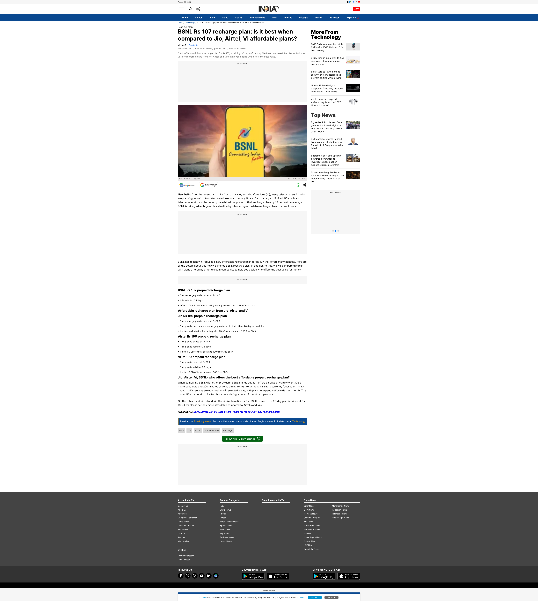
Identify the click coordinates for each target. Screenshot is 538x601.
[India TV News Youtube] (359, 2)
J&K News (308, 545)
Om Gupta (193, 45)
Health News (226, 541)
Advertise (182, 514)
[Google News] (187, 185)
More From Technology (326, 34)
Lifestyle (303, 17)
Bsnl (181, 430)
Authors (181, 537)
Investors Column (186, 525)
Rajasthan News (339, 510)
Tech (274, 17)
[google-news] (216, 576)
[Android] (350, 2)
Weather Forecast (186, 555)
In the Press (183, 521)
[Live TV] (356, 9)
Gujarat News (310, 541)
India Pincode (184, 559)
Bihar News (309, 506)
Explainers (224, 533)
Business (334, 17)
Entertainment (257, 17)
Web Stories (183, 541)
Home (184, 17)
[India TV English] (269, 9)
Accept (315, 597)
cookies (300, 597)
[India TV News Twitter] (356, 2)
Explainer (352, 17)
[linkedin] (209, 576)
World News (225, 510)
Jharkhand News (312, 517)
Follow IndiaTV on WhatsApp (240, 438)
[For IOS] (348, 576)
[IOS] (348, 2)
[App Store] (278, 576)
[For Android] (324, 576)
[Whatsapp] (298, 185)
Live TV (181, 533)
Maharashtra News (340, 506)
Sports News (226, 525)
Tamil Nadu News (312, 529)
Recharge (228, 430)
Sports (238, 17)
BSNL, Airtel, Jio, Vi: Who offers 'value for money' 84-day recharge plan (236, 411)
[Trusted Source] (208, 185)
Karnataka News (311, 549)
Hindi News (183, 529)
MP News (308, 521)
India (212, 17)
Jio (189, 430)
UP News (308, 533)
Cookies (203, 597)
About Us (182, 510)
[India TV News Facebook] (354, 2)
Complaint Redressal (187, 517)
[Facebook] (181, 576)
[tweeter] (188, 576)
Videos (198, 17)
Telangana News (339, 514)
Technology (190, 23)
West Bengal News (340, 517)
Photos (288, 17)
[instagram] (195, 576)
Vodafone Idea (212, 430)
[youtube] (202, 576)
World (225, 17)
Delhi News (309, 510)
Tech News (225, 529)
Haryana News (310, 514)
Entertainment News (229, 521)
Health (318, 17)
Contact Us (183, 506)
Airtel (197, 430)
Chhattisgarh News (313, 537)
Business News (227, 537)
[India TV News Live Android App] (253, 576)
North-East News (312, 525)
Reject (331, 597)
